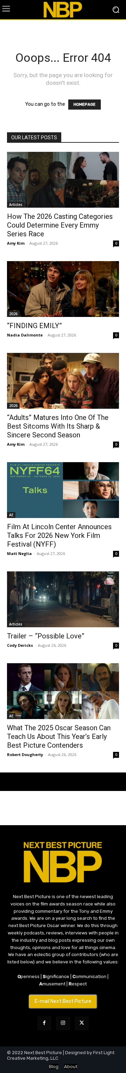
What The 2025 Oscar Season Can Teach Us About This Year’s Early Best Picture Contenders (59, 736)
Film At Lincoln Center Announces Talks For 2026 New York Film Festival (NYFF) (59, 535)
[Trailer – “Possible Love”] (63, 599)
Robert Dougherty (25, 754)
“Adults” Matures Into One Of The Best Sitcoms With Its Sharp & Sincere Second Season (57, 426)
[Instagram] (63, 1023)
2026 (13, 313)
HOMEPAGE (85, 104)
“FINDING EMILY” (34, 325)
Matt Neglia (19, 553)
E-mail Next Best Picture (63, 1001)
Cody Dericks (20, 645)
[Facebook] (44, 1023)
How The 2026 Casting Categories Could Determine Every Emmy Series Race (60, 225)
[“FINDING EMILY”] (63, 289)
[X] (82, 1023)
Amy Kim (15, 243)
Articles (15, 204)
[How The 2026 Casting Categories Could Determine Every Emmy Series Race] (63, 180)
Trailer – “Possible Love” (45, 636)
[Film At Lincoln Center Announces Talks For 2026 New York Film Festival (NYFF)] (63, 490)
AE (11, 514)
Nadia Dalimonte (25, 335)
